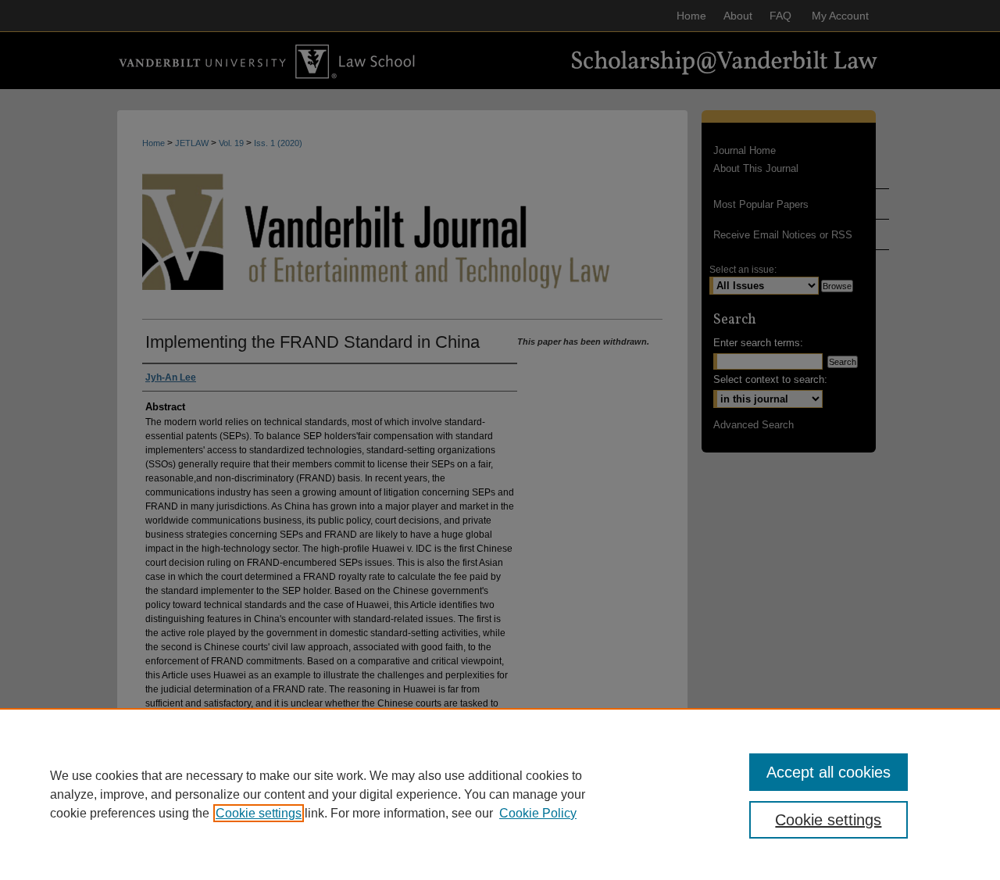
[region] (500, 794)
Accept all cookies (828, 772)
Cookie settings (259, 813)
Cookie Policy (538, 813)
